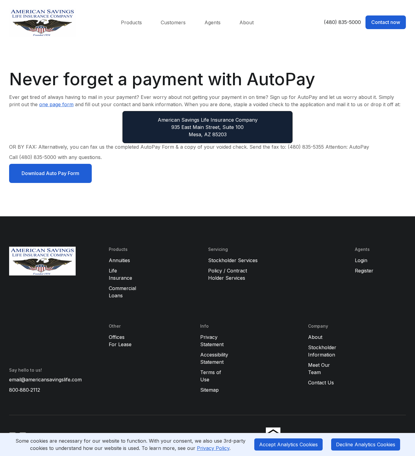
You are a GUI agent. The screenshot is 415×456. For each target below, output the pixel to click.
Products (131, 22)
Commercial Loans (122, 292)
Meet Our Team (319, 368)
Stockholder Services (233, 260)
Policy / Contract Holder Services (227, 274)
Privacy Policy (213, 448)
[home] (57, 22)
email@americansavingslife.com (45, 380)
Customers (173, 22)
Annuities (119, 260)
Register (364, 271)
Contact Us (321, 383)
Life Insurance (120, 274)
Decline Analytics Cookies (365, 444)
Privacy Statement (212, 340)
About (246, 22)
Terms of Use (210, 376)
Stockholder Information (322, 351)
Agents (212, 22)
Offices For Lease (120, 340)
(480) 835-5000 (342, 22)
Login (361, 260)
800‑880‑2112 (24, 390)
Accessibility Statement (214, 358)
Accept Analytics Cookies (288, 444)
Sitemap (209, 390)
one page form (56, 104)
